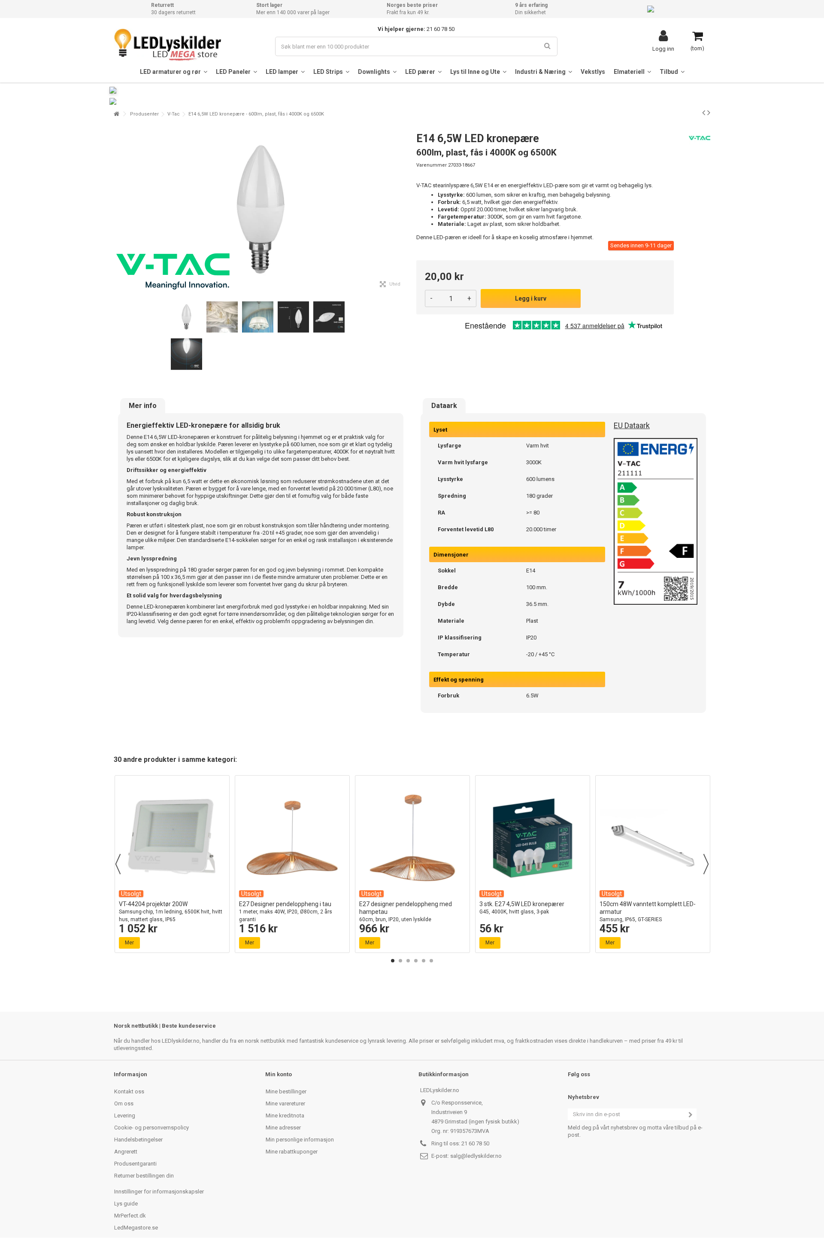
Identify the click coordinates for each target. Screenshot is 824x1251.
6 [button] (431, 960)
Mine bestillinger (286, 1091)
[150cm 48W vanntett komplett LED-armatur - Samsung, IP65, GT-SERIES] (653, 838)
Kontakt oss (129, 1091)
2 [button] (400, 960)
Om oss (123, 1103)
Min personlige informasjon (300, 1139)
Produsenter (144, 114)
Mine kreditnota (285, 1115)
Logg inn (663, 49)
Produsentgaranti (135, 1163)
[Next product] (708, 112)
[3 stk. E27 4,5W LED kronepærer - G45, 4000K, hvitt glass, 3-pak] (532, 838)
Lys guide (126, 1203)
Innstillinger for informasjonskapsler (159, 1191)
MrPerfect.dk (130, 1215)
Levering (124, 1115)
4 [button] (416, 960)
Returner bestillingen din (144, 1175)
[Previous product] (703, 112)
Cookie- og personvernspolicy (151, 1127)
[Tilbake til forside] (116, 114)
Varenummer (431, 165)
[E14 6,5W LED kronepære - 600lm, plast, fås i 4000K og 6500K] (186, 317)
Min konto (278, 1074)
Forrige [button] (118, 210)
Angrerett (125, 1151)
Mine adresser (283, 1127)
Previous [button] (118, 864)
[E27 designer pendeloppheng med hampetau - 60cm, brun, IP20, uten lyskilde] (412, 838)
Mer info (143, 405)
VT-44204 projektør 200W (170, 911)
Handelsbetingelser (138, 1139)
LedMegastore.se (136, 1227)
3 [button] (408, 960)
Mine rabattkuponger (292, 1151)
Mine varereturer (285, 1103)
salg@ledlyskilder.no (476, 1156)
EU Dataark (632, 425)
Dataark (444, 405)
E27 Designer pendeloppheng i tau (285, 911)
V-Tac (173, 114)
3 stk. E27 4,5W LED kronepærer (521, 908)
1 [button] (392, 960)
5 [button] (423, 960)
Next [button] (706, 864)
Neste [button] (403, 210)
